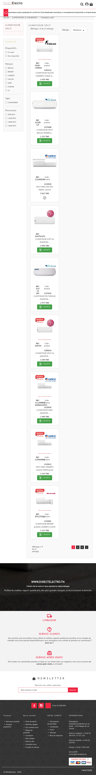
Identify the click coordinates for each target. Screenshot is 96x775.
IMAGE (10, 12)
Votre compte (54, 715)
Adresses (53, 733)
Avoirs (52, 730)
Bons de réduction (56, 735)
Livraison (49, 620)
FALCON (11, 79)
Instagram (41, 705)
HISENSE (11, 87)
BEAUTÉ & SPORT (31, 12)
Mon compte (30, 738)
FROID (14, 12)
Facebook (34, 705)
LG (9, 90)
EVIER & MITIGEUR (85, 12)
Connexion (29, 735)
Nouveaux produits (13, 721)
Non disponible (13, 56)
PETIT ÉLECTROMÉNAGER (44, 12)
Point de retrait (31, 721)
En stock (11, 52)
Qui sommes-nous (32, 727)
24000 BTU (12, 126)
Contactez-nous (31, 744)
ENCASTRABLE (75, 12)
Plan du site (30, 741)
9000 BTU (11, 114)
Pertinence (79, 30)
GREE (10, 83)
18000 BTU (12, 122)
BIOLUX (10, 68)
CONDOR (11, 75)
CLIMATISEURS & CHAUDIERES (62, 12)
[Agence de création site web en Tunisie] (86, 770)
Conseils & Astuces (32, 747)
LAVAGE (24, 12)
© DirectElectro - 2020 (12, 772)
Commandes (54, 727)
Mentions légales (32, 724)
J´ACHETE (45, 83)
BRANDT (11, 72)
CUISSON (19, 12)
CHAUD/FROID (13, 102)
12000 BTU (12, 118)
